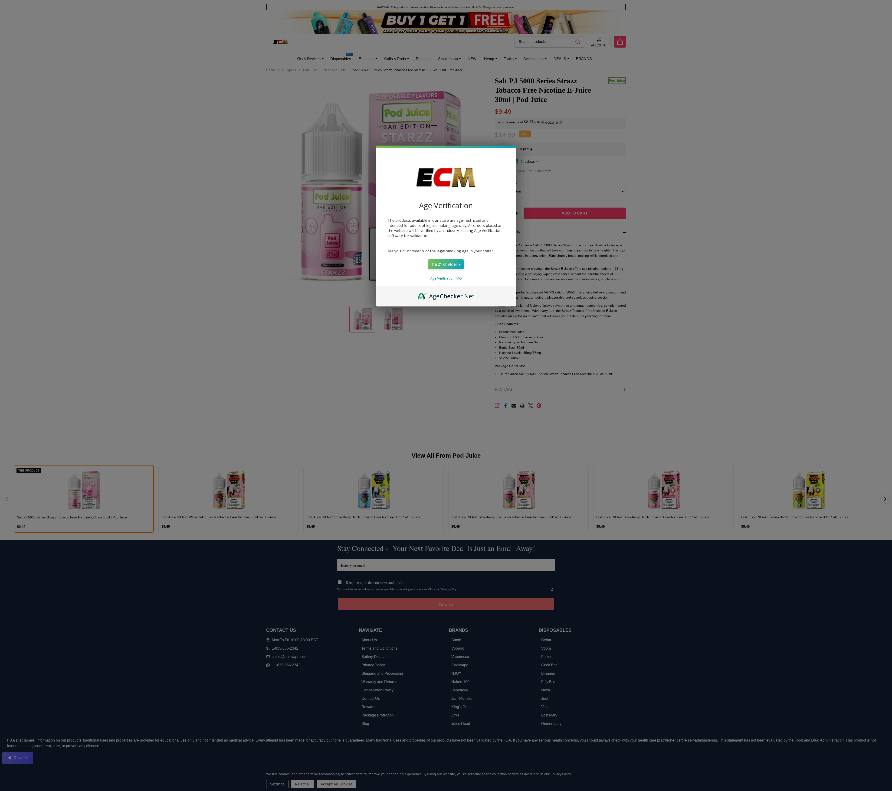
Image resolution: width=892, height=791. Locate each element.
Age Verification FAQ (446, 278)
